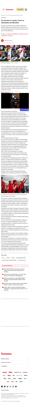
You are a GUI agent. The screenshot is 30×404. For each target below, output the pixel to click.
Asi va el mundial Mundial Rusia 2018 (14, 15)
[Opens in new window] (5, 386)
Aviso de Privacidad (6, 390)
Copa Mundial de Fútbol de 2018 (9, 260)
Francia (8, 257)
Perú (3, 257)
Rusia (13, 257)
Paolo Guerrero (22, 260)
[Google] (2, 386)
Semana (3, 15)
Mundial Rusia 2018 (21, 257)
